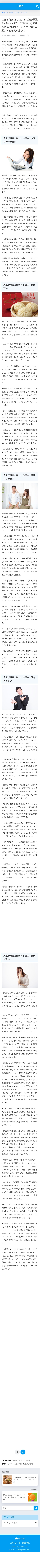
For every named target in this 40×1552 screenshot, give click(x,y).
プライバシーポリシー (20, 1547)
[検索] (36, 1508)
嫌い (21, 1464)
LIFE (20, 6)
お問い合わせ (15, 1543)
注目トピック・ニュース (21, 1460)
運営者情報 (26, 1543)
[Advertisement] (20, 927)
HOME (21, 1538)
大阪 (16, 1464)
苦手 (31, 1464)
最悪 (26, 1464)
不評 (10, 1464)
